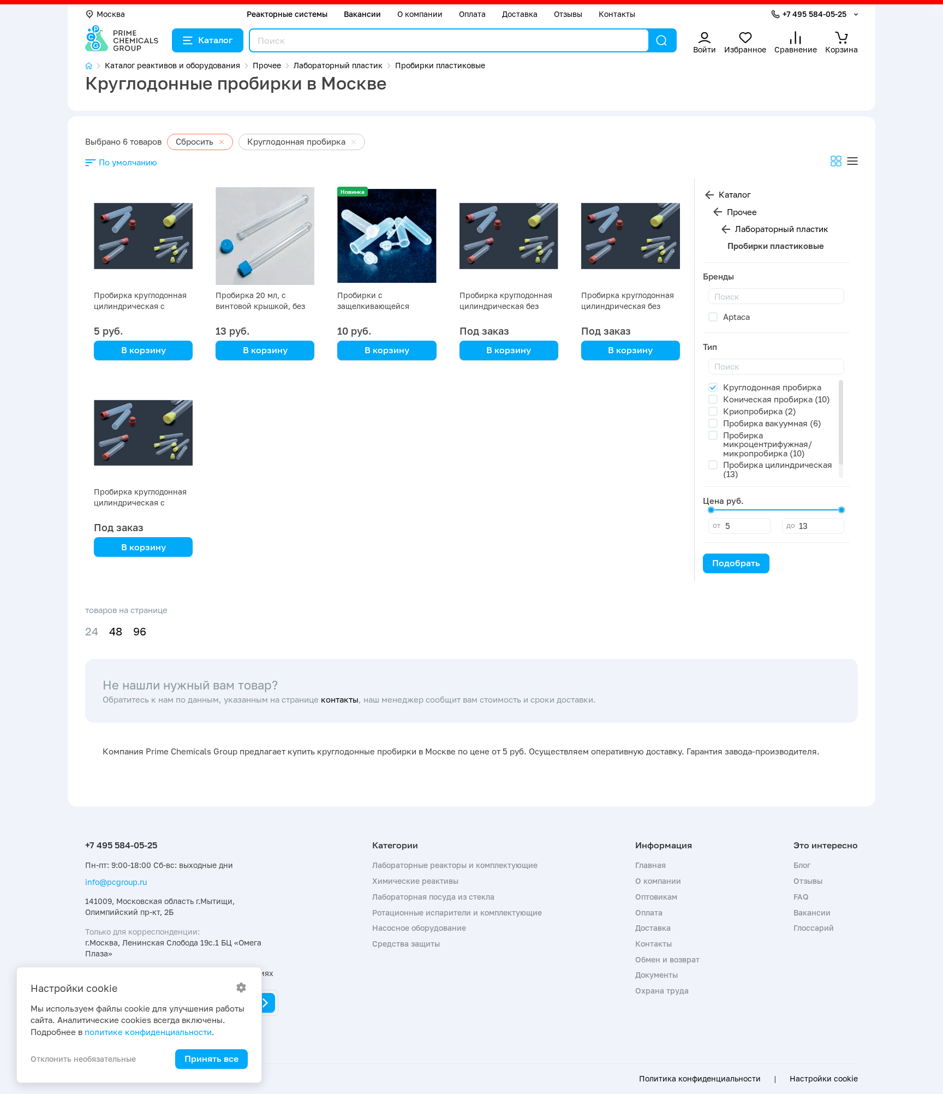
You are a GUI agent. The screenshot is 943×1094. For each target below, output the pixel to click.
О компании (420, 14)
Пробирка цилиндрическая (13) (777, 469)
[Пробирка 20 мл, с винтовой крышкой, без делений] (265, 236)
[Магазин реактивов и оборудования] (95, 65)
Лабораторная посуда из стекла (433, 896)
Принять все (211, 1058)
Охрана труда (662, 990)
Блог (801, 865)
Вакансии (362, 14)
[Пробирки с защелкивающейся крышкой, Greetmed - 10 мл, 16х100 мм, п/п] (386, 236)
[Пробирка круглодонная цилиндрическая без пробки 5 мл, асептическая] (630, 236)
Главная (650, 865)
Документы (656, 974)
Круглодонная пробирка (772, 387)
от (716, 525)
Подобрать (736, 562)
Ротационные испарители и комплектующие (457, 912)
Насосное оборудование (419, 927)
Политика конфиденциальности (700, 1078)
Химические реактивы (415, 880)
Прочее (742, 212)
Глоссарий (813, 927)
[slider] (711, 509)
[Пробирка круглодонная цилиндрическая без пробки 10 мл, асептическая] (508, 236)
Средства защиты (406, 943)
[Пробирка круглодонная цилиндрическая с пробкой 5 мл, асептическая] (143, 236)
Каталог (215, 39)
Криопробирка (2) (759, 411)
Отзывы (568, 14)
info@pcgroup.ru (116, 882)
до (790, 525)
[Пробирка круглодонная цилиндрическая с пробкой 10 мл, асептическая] (143, 432)
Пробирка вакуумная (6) (772, 423)
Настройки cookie (824, 1078)
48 (115, 631)
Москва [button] (111, 14)
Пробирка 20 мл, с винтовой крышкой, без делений (260, 306)
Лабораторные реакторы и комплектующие (455, 865)
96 (139, 631)
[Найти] (661, 40)
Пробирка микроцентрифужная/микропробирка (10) (767, 444)
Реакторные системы (287, 14)
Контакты (617, 14)
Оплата (472, 14)
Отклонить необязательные (83, 1058)
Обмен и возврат (667, 959)
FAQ (801, 896)
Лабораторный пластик (781, 229)
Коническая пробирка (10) (776, 399)
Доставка (520, 14)
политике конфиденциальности (148, 1032)
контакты (340, 699)
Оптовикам (656, 896)
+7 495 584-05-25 (814, 14)
